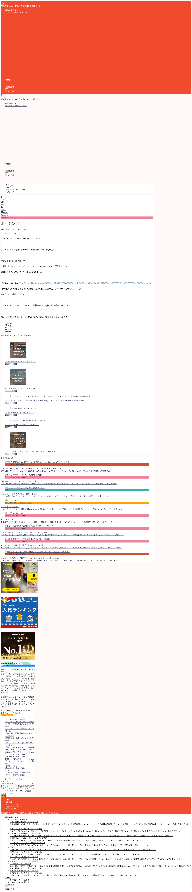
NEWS (7, 89)
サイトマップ (10, 809)
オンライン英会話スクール (16, 12)
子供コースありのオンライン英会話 (19, 747)
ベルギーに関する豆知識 (15, 775)
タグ (2, 786)
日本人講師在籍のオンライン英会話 (19, 722)
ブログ (8, 80)
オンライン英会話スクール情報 (17, 773)
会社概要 (8, 802)
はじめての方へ (11, 10)
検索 (3, 796)
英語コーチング (11, 766)
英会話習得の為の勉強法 (15, 768)
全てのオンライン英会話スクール (18, 719)
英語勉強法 (9, 87)
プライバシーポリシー (14, 804)
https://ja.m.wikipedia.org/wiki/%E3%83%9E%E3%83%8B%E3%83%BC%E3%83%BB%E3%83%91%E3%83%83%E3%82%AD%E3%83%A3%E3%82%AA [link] (85, 283)
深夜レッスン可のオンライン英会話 (19, 752)
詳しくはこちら (7, 715)
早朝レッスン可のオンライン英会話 (19, 750)
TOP (7, 800)
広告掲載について (12, 807)
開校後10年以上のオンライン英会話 (19, 759)
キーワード (5, 779)
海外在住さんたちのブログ (11, 217)
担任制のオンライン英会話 (16, 757)
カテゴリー (5, 781)
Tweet (3, 205)
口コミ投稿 (9, 91)
